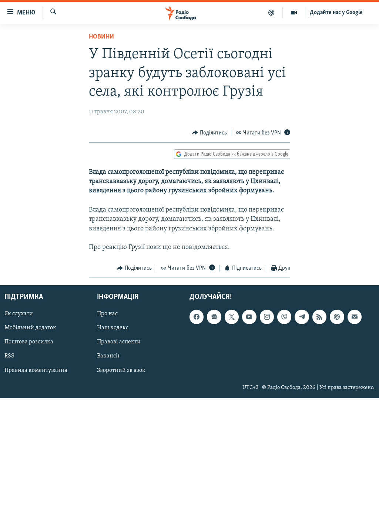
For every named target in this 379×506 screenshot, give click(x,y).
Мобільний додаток (30, 328)
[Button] (209, 133)
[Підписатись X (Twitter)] (232, 317)
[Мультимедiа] (294, 12)
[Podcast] (337, 317)
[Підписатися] (355, 317)
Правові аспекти (119, 342)
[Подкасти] (271, 12)
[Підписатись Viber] (284, 317)
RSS (9, 356)
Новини (101, 37)
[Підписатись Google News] (214, 317)
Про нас (107, 314)
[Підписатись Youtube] (249, 317)
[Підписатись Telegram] (302, 317)
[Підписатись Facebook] (197, 317)
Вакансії (108, 356)
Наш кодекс (112, 328)
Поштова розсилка (28, 342)
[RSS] (319, 317)
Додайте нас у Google (336, 13)
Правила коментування (35, 370)
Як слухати (18, 314)
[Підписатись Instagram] (267, 317)
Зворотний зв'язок (121, 370)
